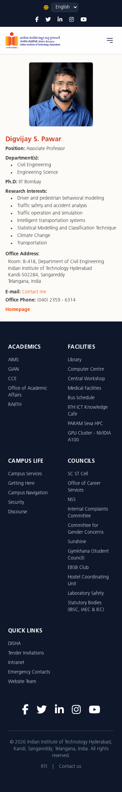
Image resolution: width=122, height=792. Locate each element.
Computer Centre (86, 369)
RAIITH (14, 404)
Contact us (70, 766)
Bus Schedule (81, 398)
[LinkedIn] (60, 20)
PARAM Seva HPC (85, 423)
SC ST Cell (78, 474)
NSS (72, 499)
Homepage (17, 309)
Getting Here (21, 483)
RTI (44, 766)
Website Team (22, 681)
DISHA (14, 643)
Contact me (34, 292)
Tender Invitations (26, 653)
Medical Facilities (84, 388)
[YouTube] (84, 20)
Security (16, 502)
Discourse (17, 512)
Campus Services (25, 474)
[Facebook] (37, 20)
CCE (12, 379)
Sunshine (77, 542)
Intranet (16, 662)
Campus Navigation (28, 493)
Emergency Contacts (29, 672)
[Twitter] (48, 20)
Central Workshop (86, 379)
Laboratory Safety (86, 593)
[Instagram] (71, 20)
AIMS (13, 360)
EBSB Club (78, 567)
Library (74, 360)
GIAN (13, 369)
